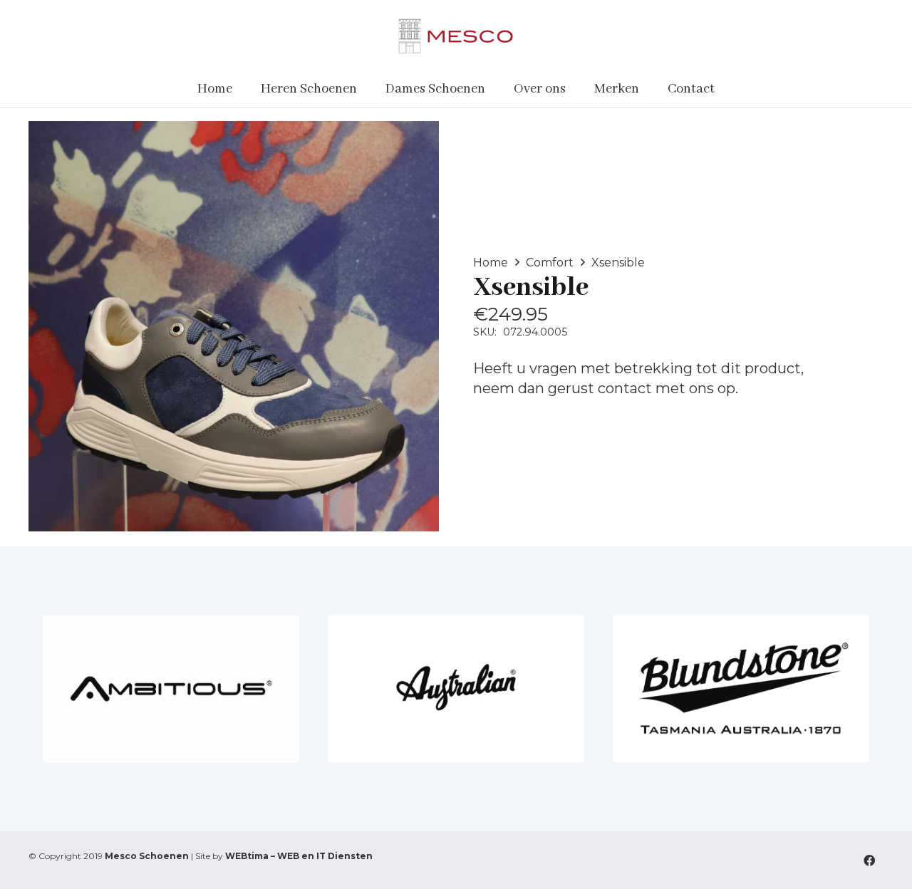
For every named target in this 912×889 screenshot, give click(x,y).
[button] (366, 89)
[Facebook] (869, 860)
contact (625, 388)
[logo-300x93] (455, 35)
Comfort (550, 262)
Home (490, 262)
